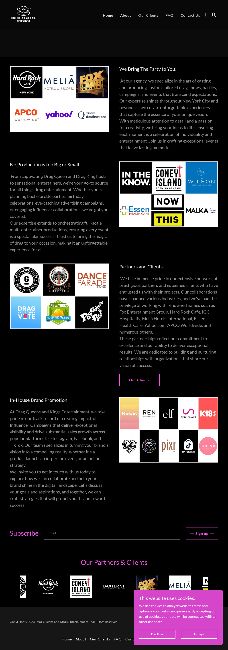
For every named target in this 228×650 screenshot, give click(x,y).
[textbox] (112, 533)
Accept (198, 634)
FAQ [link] (169, 15)
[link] (24, 14)
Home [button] (67, 639)
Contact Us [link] (190, 15)
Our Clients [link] (148, 15)
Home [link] (108, 15)
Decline (157, 634)
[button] (213, 14)
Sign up (201, 533)
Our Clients (139, 380)
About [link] (125, 15)
